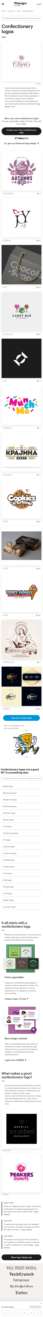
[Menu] (3, 4)
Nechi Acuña (7, 1150)
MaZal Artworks (9, 662)
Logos (19, 11)
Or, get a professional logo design (20, 143)
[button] (41, 1303)
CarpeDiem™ (8, 475)
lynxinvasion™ (8, 334)
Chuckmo (6, 1194)
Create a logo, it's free (15, 999)
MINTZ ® (7, 709)
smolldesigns (8, 428)
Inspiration (11, 11)
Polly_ (39, 84)
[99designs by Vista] (20, 4)
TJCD (6, 521)
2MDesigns (7, 240)
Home (4, 11)
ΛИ (5, 287)
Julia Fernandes (9, 193)
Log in (39, 4)
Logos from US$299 (14, 1060)
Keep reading (26, 1229)
